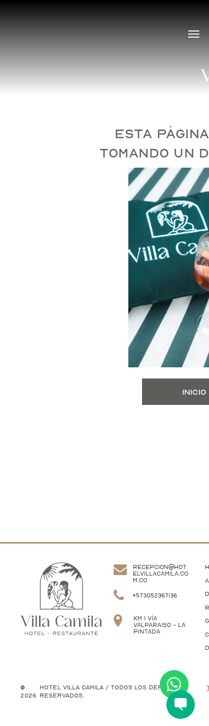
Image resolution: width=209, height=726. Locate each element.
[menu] (194, 34)
